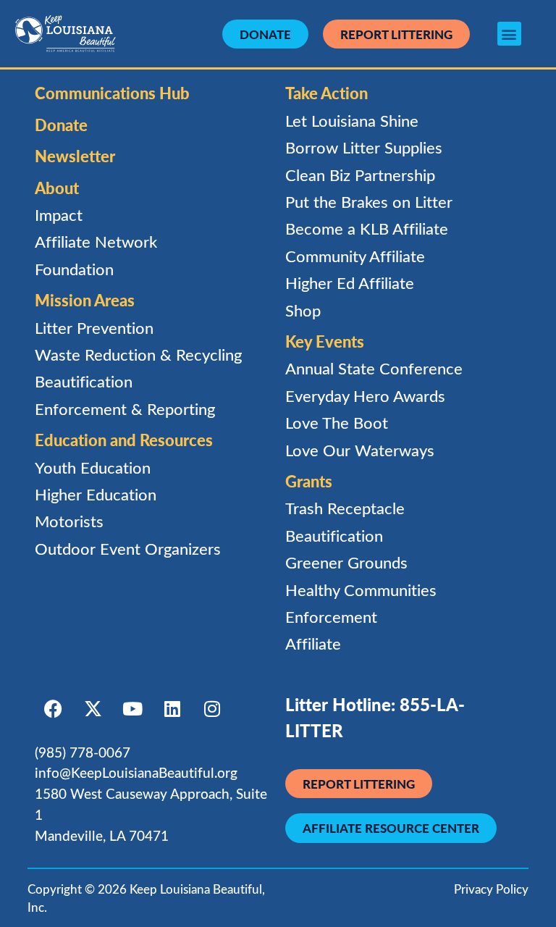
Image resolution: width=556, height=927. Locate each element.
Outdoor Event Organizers (128, 548)
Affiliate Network (96, 241)
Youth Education (93, 467)
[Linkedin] (172, 709)
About (57, 187)
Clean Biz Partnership (360, 174)
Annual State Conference (374, 368)
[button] (509, 34)
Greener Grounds (346, 562)
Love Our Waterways (359, 450)
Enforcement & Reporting (125, 408)
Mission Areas (85, 300)
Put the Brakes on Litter (368, 201)
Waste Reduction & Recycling (138, 354)
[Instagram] (212, 709)
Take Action (326, 93)
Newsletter (75, 156)
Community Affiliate (355, 256)
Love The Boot (336, 422)
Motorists (69, 521)
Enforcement (331, 616)
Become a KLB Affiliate (366, 228)
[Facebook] (53, 709)
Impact (59, 214)
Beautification (83, 381)
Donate (61, 124)
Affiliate (313, 643)
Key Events (324, 341)
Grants (308, 481)
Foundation (74, 269)
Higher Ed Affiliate (349, 282)
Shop (303, 310)
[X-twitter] (93, 709)
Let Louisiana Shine (351, 120)
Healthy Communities (361, 589)
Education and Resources (124, 439)
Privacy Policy (491, 889)
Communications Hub (112, 93)
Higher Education (95, 494)
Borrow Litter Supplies (363, 147)
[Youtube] (132, 709)
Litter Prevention (94, 327)
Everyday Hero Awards (365, 395)
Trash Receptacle (345, 508)
